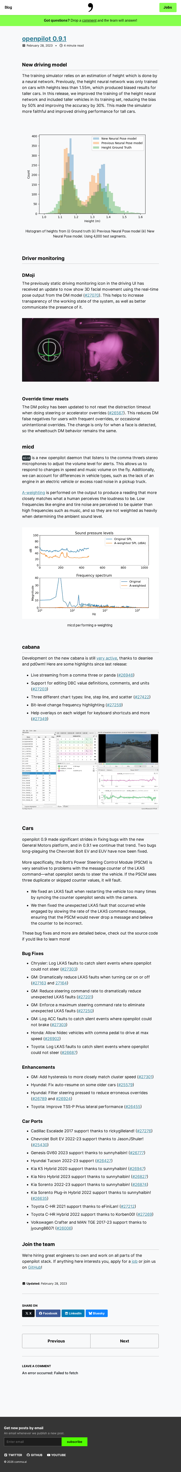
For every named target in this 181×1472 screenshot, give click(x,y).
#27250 (85, 1010)
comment (89, 20)
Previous (56, 1341)
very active (106, 658)
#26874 (139, 1184)
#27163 (39, 983)
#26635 (39, 1198)
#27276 (144, 1131)
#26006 (64, 1228)
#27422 (142, 697)
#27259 (114, 705)
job (135, 1261)
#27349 (39, 718)
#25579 (125, 1084)
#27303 (69, 969)
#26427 (104, 1160)
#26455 (133, 1106)
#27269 (145, 1214)
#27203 (39, 689)
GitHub (34, 1267)
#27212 (128, 1206)
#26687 (69, 1052)
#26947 (137, 1168)
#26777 (137, 1152)
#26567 (116, 413)
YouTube (58, 1455)
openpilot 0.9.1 (44, 38)
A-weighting (33, 492)
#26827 (139, 1176)
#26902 (52, 1038)
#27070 (92, 295)
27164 (61, 983)
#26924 (63, 1098)
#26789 (39, 1098)
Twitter (15, 1455)
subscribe (74, 1442)
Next (124, 1341)
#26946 (125, 675)
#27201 (85, 997)
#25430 (39, 1144)
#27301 (145, 1076)
